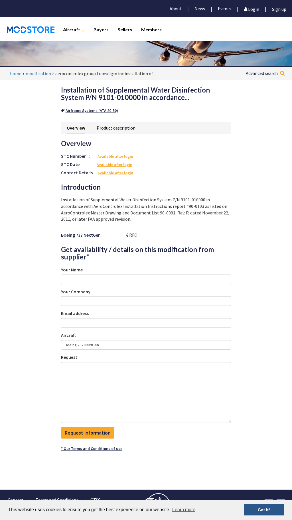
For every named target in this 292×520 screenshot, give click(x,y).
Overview (76, 128)
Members (151, 29)
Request (69, 357)
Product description (116, 128)
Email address (75, 313)
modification (38, 73)
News (199, 8)
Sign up (279, 8)
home (15, 73)
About (176, 8)
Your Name (72, 270)
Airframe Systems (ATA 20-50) (92, 110)
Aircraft (71, 29)
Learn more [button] (183, 509)
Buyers (101, 29)
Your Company (75, 291)
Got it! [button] (264, 509)
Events (224, 8)
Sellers (125, 29)
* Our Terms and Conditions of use (91, 448)
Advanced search (262, 73)
